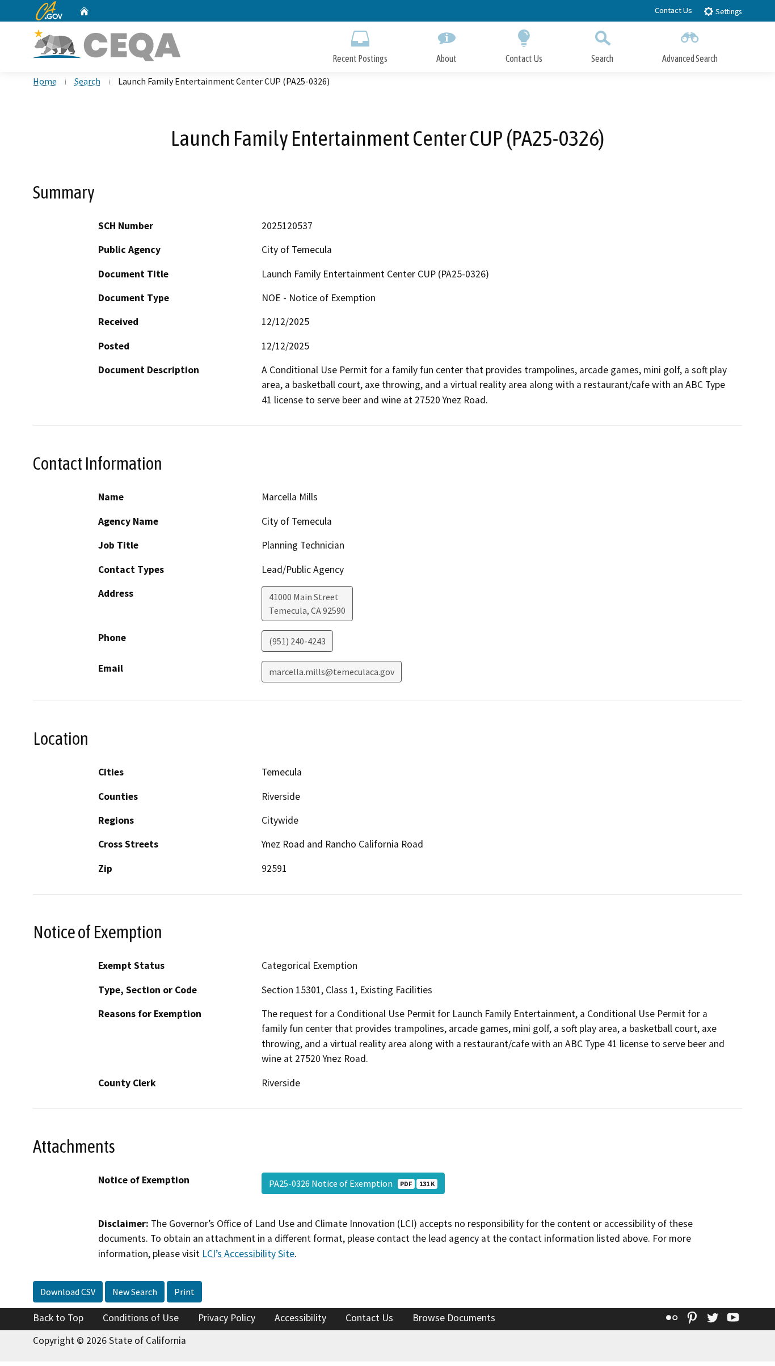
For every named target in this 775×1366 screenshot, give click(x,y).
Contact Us (673, 10)
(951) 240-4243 (297, 641)
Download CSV (67, 1291)
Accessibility (300, 1318)
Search (602, 58)
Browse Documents (453, 1318)
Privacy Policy (226, 1318)
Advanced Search (690, 58)
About (446, 58)
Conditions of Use (141, 1318)
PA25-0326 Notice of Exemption (352, 1183)
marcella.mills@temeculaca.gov (331, 671)
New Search (134, 1291)
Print (184, 1291)
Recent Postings (359, 58)
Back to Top (58, 1318)
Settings (728, 11)
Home (45, 81)
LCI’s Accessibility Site (248, 1253)
